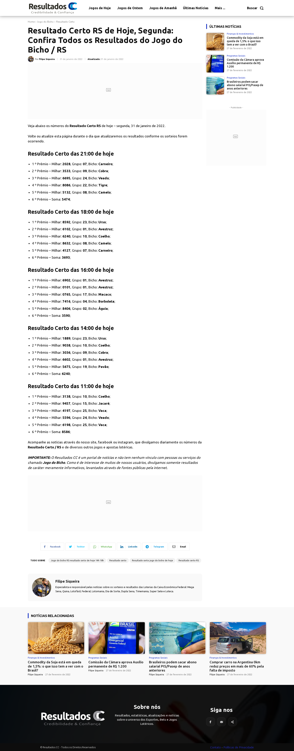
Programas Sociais (236, 56)
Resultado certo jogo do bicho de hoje (152, 560)
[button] (255, 8)
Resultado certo (117, 560)
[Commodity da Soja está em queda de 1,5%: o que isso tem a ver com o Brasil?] (215, 42)
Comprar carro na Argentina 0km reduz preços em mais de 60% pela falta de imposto (237, 666)
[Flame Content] (72, 718)
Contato (215, 747)
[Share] (232, 721)
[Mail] (221, 721)
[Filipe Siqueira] (31, 59)
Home (31, 21)
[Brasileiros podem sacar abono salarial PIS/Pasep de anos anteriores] (215, 86)
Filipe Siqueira (47, 59)
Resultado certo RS (189, 560)
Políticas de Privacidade (238, 747)
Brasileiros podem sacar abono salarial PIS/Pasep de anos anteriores (245, 85)
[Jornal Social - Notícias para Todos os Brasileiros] (53, 8)
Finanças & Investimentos (240, 34)
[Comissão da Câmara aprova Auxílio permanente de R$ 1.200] (215, 64)
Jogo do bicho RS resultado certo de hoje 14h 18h (77, 560)
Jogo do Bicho (45, 21)
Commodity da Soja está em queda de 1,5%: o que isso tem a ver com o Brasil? (245, 41)
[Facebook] (210, 721)
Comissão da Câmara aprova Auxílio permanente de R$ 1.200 (245, 63)
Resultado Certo (65, 21)
